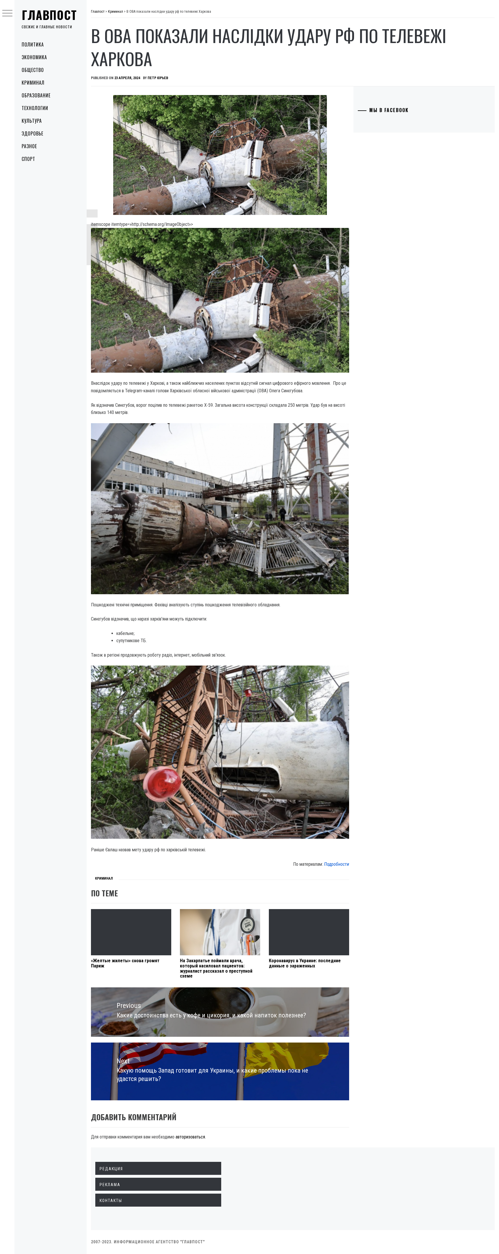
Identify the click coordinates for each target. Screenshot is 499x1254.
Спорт (28, 158)
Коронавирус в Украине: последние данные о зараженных (305, 963)
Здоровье (32, 133)
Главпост (49, 14)
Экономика (34, 57)
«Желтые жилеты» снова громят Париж (125, 963)
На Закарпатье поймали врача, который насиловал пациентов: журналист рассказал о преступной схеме (216, 968)
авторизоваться (190, 1137)
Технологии (35, 108)
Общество (33, 69)
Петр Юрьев (158, 78)
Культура (32, 120)
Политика (33, 44)
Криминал (33, 82)
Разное (29, 146)
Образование (36, 95)
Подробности (336, 864)
